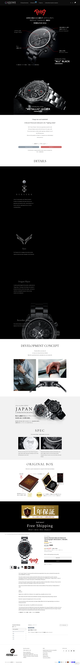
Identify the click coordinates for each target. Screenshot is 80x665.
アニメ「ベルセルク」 (47, 536)
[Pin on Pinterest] (48, 564)
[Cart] (74, 2)
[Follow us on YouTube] (71, 651)
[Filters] (61, 625)
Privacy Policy (45, 653)
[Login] (72, 2)
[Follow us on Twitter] (66, 651)
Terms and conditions (46, 657)
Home (6, 534)
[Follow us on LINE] (74, 651)
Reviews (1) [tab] (30, 624)
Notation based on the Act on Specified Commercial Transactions (50, 651)
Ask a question (15, 629)
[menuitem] (25, 2)
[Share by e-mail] (51, 564)
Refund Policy (45, 654)
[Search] (70, 2)
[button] (46, 542)
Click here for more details (48, 551)
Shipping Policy (45, 656)
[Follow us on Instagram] (69, 651)
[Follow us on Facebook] (63, 651)
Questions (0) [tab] (35, 624)
